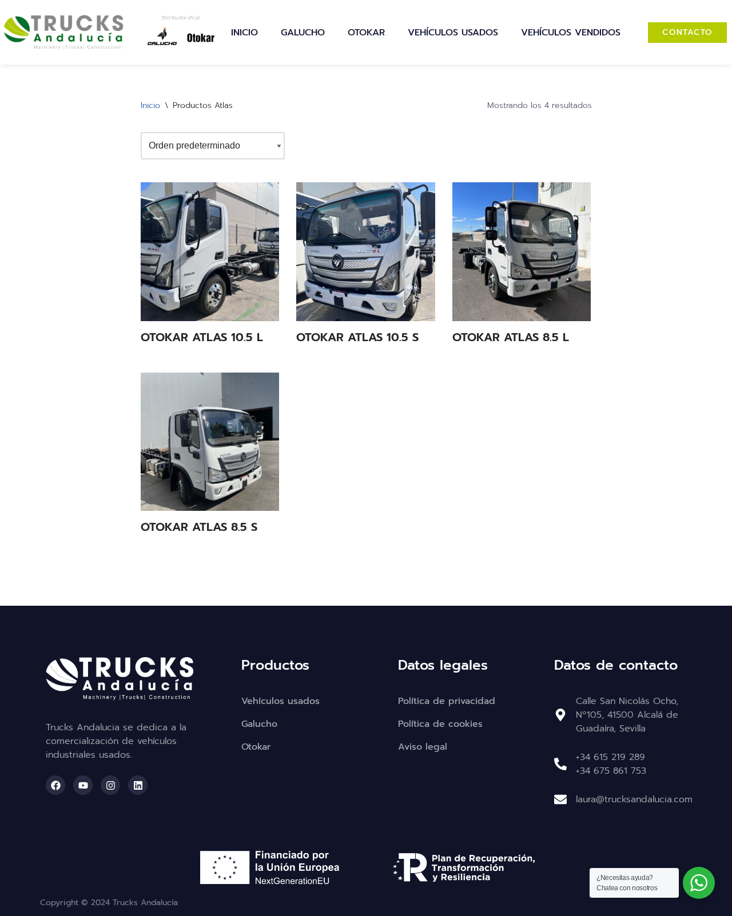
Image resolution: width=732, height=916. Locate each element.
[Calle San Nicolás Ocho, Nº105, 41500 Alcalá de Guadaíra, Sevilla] (560, 715)
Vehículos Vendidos (570, 32)
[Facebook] (55, 785)
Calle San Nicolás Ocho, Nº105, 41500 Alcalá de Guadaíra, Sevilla (627, 714)
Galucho (303, 32)
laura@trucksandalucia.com (634, 799)
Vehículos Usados (453, 32)
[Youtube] (83, 785)
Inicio (244, 32)
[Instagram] (110, 785)
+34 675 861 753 (611, 771)
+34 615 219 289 (610, 757)
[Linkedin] (138, 785)
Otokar (366, 32)
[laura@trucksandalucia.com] (560, 799)
